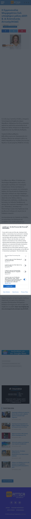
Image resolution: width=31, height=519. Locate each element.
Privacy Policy (24, 292)
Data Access (15, 292)
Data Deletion (6, 292)
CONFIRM (9, 286)
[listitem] (15, 256)
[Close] (27, 227)
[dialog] (15, 259)
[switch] (25, 260)
